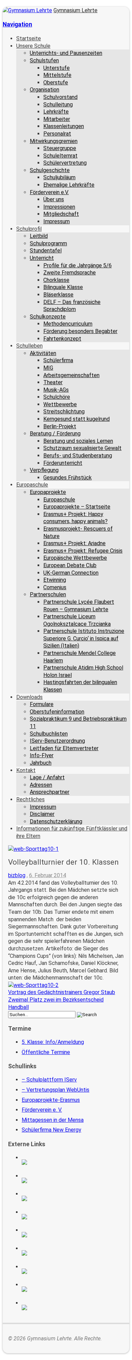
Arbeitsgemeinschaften (71, 375)
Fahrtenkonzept (62, 338)
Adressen (41, 785)
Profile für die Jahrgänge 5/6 (77, 265)
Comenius (54, 587)
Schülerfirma (58, 360)
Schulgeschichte (50, 170)
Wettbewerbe (60, 404)
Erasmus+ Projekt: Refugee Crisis (83, 551)
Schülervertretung (65, 163)
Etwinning (54, 580)
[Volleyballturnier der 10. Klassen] (33, 849)
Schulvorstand (60, 97)
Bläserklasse (58, 294)
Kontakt (26, 770)
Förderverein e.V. (49, 192)
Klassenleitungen (63, 126)
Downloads (29, 697)
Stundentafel (46, 250)
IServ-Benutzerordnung (57, 741)
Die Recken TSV (73, 1253)
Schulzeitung (73, 1162)
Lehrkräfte (56, 111)
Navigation (17, 24)
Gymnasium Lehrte (75, 10)
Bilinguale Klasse (63, 287)
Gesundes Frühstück (67, 477)
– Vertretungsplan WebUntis (55, 1090)
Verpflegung (44, 470)
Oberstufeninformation (57, 711)
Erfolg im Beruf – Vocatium (73, 1289)
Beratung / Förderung (55, 433)
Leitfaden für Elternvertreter (64, 748)
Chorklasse (56, 280)
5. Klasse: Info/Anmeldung (53, 1042)
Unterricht (42, 258)
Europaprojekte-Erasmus (51, 1100)
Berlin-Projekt (59, 426)
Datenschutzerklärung (56, 821)
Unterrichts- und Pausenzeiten (66, 53)
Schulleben (29, 346)
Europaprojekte (48, 492)
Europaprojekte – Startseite (76, 506)
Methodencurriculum (67, 324)
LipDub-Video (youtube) (73, 1198)
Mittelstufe (57, 75)
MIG (48, 368)
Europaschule (32, 484)
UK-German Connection (70, 573)
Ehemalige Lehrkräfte (68, 185)
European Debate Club (69, 565)
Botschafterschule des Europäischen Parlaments (73, 1216)
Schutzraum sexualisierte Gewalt (82, 448)
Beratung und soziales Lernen (78, 441)
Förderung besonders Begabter (80, 331)
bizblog (16, 875)
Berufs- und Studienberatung (77, 455)
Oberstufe (55, 82)
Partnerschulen (48, 594)
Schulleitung (58, 104)
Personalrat (57, 133)
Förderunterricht (62, 463)
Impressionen (59, 207)
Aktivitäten (43, 353)
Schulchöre (56, 397)
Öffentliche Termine (46, 1052)
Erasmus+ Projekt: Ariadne (74, 543)
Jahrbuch (40, 763)
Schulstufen (44, 60)
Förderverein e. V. (42, 1110)
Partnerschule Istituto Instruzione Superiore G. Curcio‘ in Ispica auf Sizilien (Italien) (83, 638)
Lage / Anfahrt (47, 777)
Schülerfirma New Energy (51, 1130)
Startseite (28, 38)
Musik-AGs (56, 390)
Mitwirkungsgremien (54, 141)
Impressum (56, 221)
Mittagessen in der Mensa (53, 1120)
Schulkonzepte (48, 316)
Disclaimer (42, 814)
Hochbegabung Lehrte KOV (73, 1234)
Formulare (41, 704)
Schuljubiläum (59, 177)
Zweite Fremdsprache (69, 272)
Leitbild (39, 236)
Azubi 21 (73, 1271)
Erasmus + (73, 1180)
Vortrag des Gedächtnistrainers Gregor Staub (61, 992)
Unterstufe (56, 68)
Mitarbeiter (56, 119)
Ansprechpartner (49, 792)
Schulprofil (29, 229)
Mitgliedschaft (61, 214)
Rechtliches (30, 799)
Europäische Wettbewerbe (75, 558)
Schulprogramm (48, 243)
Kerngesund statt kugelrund (76, 419)
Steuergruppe (59, 148)
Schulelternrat (60, 155)
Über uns (53, 199)
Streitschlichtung (64, 411)
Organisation (44, 89)
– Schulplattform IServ (49, 1079)
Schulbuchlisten (49, 733)
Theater (53, 382)
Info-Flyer (41, 755)
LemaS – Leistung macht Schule (73, 1307)
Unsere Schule (33, 46)
